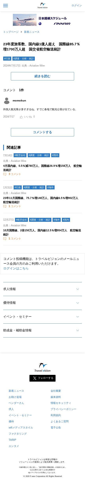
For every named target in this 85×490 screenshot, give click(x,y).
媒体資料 (56, 396)
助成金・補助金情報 (17, 330)
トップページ (11, 31)
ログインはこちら (16, 268)
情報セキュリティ (61, 402)
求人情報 (9, 289)
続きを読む (42, 76)
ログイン (77, 5)
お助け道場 (15, 396)
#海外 (50, 187)
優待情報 (9, 302)
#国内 (55, 155)
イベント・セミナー (17, 316)
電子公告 (56, 427)
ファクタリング (18, 433)
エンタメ (14, 446)
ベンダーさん (16, 402)
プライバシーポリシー (63, 409)
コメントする (42, 132)
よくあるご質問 (60, 421)
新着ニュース (32, 31)
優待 (11, 421)
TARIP (12, 439)
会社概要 (56, 390)
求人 (11, 409)
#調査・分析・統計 (23, 58)
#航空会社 (20, 155)
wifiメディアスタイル (21, 427)
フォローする (45, 377)
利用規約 (56, 415)
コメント (15, 174)
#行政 (7, 58)
